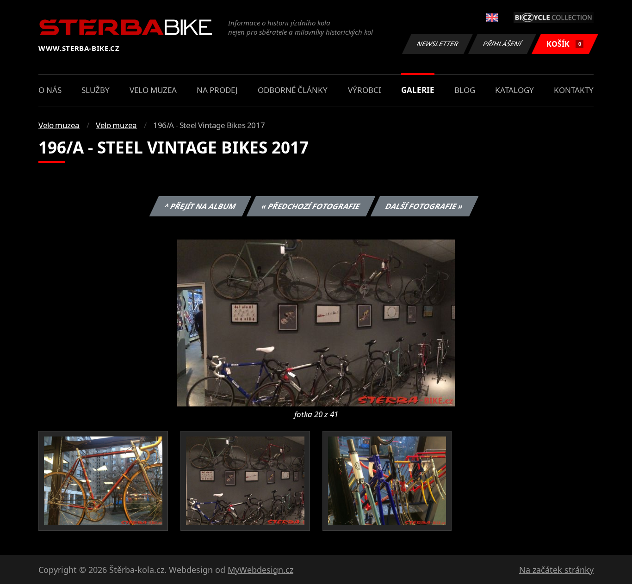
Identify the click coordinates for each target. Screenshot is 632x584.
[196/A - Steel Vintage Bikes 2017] (316, 322)
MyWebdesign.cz (260, 569)
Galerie (417, 90)
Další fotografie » (424, 206)
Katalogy (514, 90)
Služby (95, 90)
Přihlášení (502, 43)
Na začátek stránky (556, 569)
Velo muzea (153, 90)
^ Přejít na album (200, 206)
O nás (50, 90)
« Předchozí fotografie (310, 206)
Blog (464, 90)
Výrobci (364, 90)
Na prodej (217, 90)
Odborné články (293, 90)
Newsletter (437, 43)
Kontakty (574, 90)
